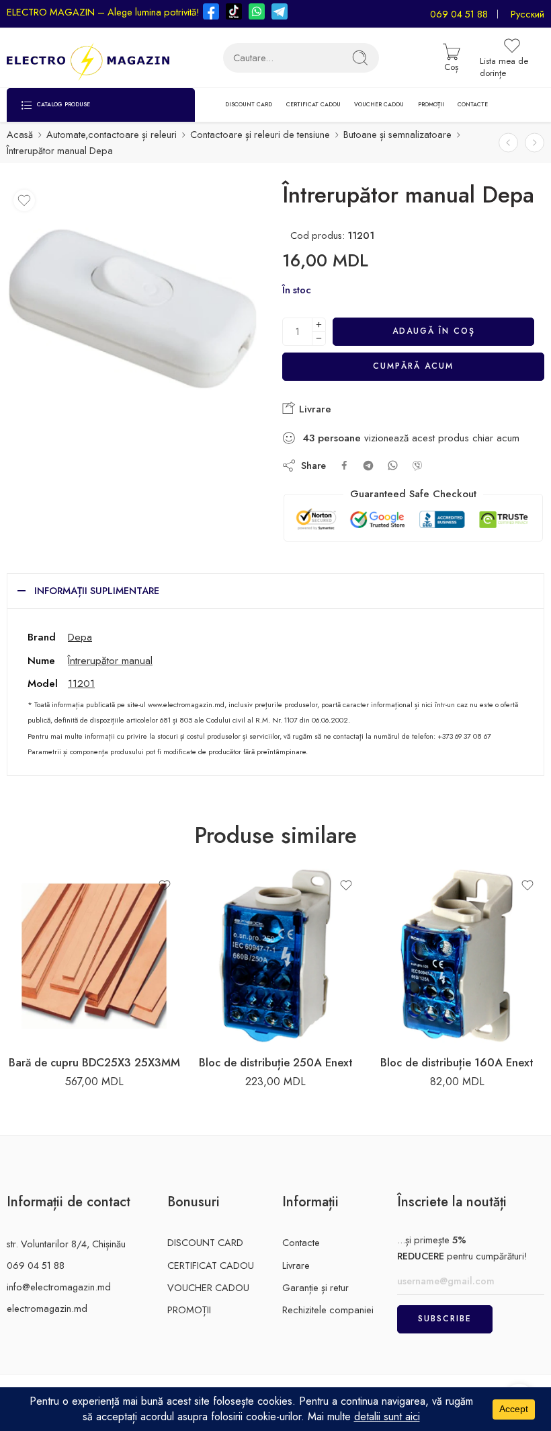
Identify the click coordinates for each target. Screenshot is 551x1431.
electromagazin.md (47, 1308)
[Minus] (319, 339)
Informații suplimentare (96, 590)
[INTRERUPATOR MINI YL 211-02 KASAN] (534, 142)
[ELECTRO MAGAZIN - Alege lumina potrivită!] (88, 58)
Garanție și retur (315, 1287)
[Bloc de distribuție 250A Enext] (275, 956)
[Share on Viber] (417, 465)
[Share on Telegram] (368, 465)
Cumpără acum (413, 366)
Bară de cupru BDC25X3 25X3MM (94, 1062)
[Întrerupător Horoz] (508, 142)
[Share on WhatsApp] (392, 465)
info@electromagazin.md (59, 1287)
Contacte (301, 1242)
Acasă (20, 134)
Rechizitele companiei (328, 1309)
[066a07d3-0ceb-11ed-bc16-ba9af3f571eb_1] (133, 309)
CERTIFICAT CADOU (313, 104)
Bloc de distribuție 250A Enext (276, 1062)
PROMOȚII (431, 104)
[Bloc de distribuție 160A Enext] (457, 956)
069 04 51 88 (459, 14)
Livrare (313, 409)
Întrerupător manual (110, 660)
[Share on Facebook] (344, 465)
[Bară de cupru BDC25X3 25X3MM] (94, 956)
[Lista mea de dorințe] (24, 200)
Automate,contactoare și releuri (111, 134)
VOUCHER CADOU (379, 104)
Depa (80, 637)
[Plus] (319, 325)
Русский (527, 14)
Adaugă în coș (433, 331)
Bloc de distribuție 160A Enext (457, 1062)
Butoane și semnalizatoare (397, 134)
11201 (81, 683)
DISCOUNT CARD (248, 104)
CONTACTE (473, 104)
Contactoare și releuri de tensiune (260, 134)
